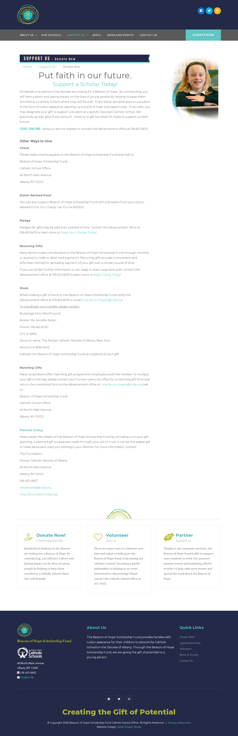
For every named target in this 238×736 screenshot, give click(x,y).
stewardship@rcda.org (35, 487)
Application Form (190, 643)
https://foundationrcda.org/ (39, 494)
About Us (26, 35)
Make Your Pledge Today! (79, 232)
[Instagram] (217, 10)
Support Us (76, 35)
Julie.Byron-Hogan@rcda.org (102, 300)
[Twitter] (209, 10)
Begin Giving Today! (107, 274)
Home (27, 66)
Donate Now (203, 35)
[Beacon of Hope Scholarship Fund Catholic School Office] (28, 14)
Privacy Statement (179, 722)
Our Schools (51, 35)
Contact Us (148, 35)
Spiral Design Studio (129, 726)
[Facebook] (201, 10)
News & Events (189, 654)
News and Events (120, 35)
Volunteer (186, 648)
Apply (96, 35)
